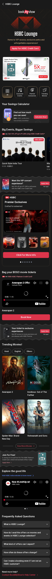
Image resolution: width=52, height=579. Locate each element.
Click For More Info (26, 255)
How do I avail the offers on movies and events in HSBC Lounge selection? (22, 534)
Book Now (26, 317)
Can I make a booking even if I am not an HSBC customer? (22, 562)
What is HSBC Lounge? (14, 524)
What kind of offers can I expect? (19, 544)
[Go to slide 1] (24, 79)
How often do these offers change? (20, 552)
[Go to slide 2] (27, 79)
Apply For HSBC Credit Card (25, 48)
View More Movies (24, 446)
